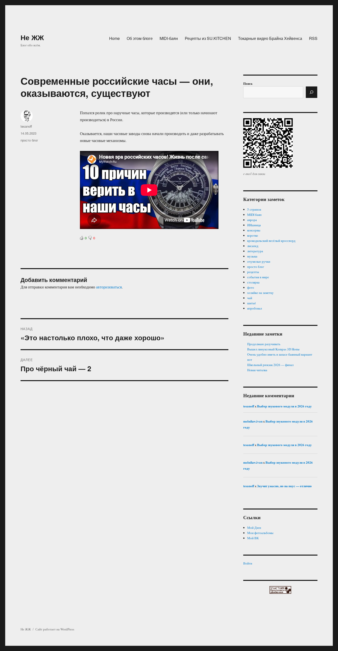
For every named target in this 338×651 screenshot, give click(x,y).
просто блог (29, 140)
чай (249, 298)
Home (114, 38)
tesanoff (26, 126)
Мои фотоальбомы (260, 533)
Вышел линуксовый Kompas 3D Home (273, 349)
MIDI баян (254, 214)
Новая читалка (257, 370)
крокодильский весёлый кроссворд (271, 240)
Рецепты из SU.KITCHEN (208, 38)
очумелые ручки (258, 261)
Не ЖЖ (32, 37)
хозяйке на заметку (260, 292)
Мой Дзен (254, 527)
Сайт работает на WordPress (54, 629)
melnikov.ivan (253, 421)
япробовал (254, 308)
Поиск (247, 83)
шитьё (251, 303)
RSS (313, 38)
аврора (252, 220)
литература (255, 251)
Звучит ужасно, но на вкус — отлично (284, 485)
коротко (252, 235)
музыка (252, 256)
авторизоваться (109, 286)
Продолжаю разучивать (263, 344)
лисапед (252, 246)
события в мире (258, 277)
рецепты (253, 272)
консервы (253, 230)
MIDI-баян (169, 38)
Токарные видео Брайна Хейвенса (270, 38)
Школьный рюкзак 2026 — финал (270, 365)
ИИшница (254, 225)
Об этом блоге (140, 38)
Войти (247, 563)
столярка (253, 282)
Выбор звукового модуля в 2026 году (284, 406)
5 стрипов (254, 209)
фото (250, 287)
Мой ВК (253, 538)
